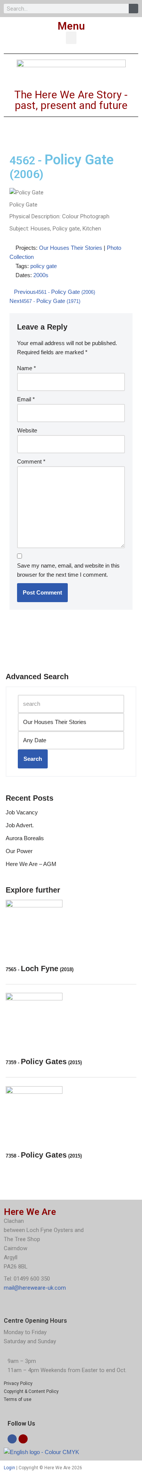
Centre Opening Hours (35, 1320)
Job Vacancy (22, 812)
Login (9, 1467)
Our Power (19, 851)
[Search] (133, 8)
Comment (31, 461)
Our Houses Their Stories (70, 247)
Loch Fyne (39, 968)
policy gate (43, 266)
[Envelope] (23, 1438)
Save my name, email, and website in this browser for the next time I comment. (68, 570)
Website (27, 430)
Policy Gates (44, 1061)
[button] (71, 38)
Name (26, 368)
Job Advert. (20, 825)
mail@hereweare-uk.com (35, 1287)
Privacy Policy (18, 1383)
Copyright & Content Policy (31, 1391)
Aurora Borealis (25, 838)
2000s (40, 275)
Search (32, 759)
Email (26, 399)
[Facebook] (12, 1438)
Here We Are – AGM (31, 864)
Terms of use (17, 1399)
